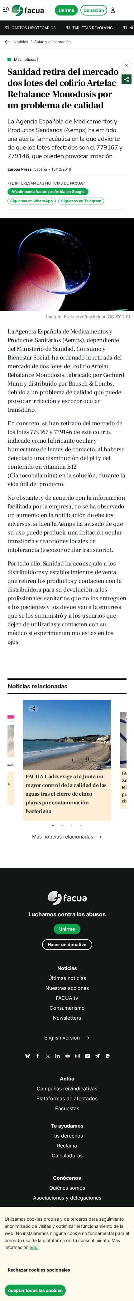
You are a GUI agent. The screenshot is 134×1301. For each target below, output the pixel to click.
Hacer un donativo (67, 944)
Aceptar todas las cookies (35, 1290)
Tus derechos (67, 1136)
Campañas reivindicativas (67, 1089)
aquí (34, 1247)
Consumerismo (67, 1008)
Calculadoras (67, 1156)
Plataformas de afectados (67, 1099)
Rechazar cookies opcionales (39, 1269)
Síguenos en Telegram (81, 201)
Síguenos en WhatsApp (31, 201)
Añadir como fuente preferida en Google (48, 191)
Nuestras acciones (67, 988)
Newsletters (67, 1018)
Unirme (66, 10)
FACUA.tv (67, 998)
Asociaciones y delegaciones (67, 1198)
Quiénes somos (67, 1188)
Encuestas (67, 1108)
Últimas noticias (67, 978)
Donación (94, 10)
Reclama (67, 1146)
